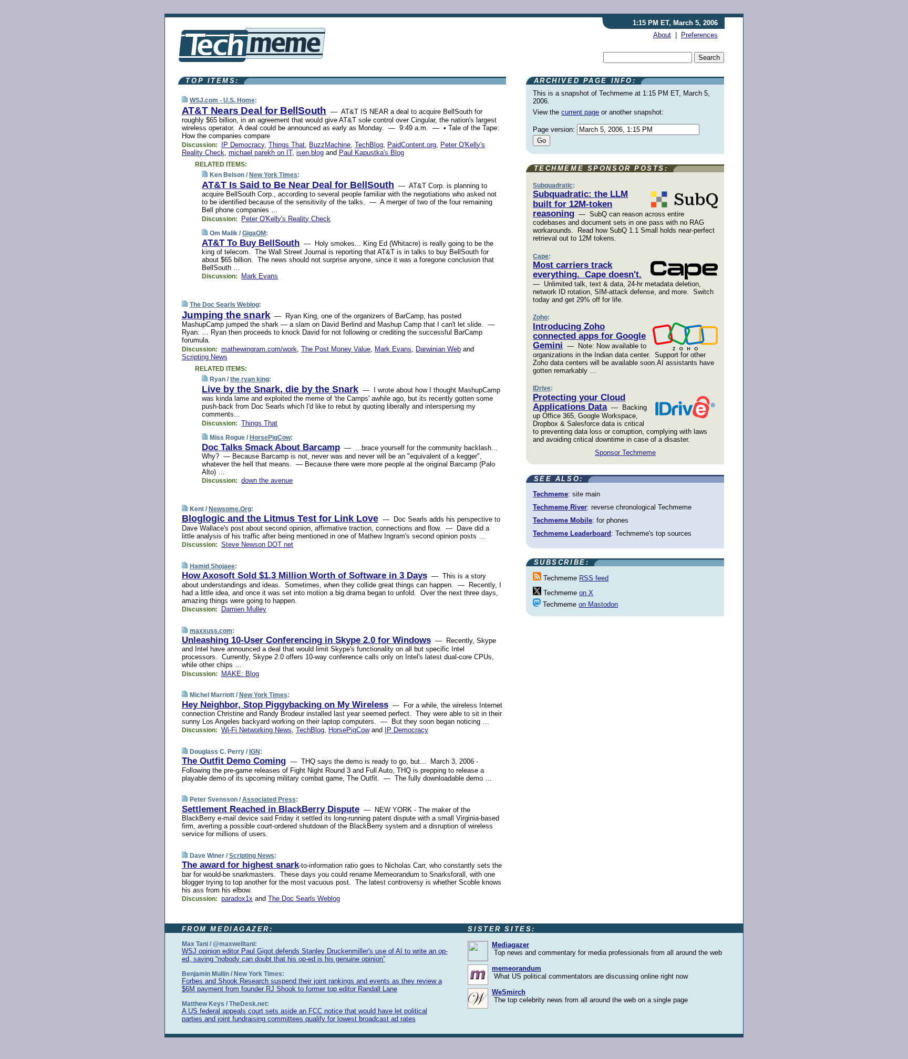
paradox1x (237, 898)
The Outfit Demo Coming (234, 761)
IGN (254, 752)
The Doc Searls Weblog (224, 305)
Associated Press (269, 799)
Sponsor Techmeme (625, 452)
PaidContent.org (411, 145)
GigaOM (254, 233)
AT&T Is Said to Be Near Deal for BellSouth (298, 185)
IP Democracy (242, 145)
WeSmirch (508, 992)
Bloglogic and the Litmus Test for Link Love (280, 518)
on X (586, 593)
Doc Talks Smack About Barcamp (271, 447)
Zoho (540, 317)
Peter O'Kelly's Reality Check (286, 219)
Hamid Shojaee (212, 566)
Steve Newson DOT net (257, 544)
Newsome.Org (230, 509)
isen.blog (310, 153)
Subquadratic (553, 185)
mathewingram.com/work (259, 349)
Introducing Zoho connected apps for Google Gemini (589, 336)
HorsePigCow (270, 437)
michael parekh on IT (260, 153)
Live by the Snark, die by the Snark (280, 389)
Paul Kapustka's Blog (371, 153)
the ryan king (249, 379)
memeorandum (516, 968)
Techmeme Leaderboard (572, 533)
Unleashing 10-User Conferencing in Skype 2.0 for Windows (306, 640)
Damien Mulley (243, 609)
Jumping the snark (226, 314)
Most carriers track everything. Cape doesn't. (587, 269)
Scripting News (205, 357)
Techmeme (550, 494)
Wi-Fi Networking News (256, 730)
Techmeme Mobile (562, 520)
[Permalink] (185, 100)
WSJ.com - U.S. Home (222, 100)
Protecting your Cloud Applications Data (579, 402)
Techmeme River (560, 507)
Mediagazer (510, 945)
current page (580, 112)
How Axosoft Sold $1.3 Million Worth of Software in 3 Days (304, 575)
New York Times (273, 175)
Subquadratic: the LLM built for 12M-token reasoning (580, 204)
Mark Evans (259, 276)
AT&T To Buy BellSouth (251, 243)
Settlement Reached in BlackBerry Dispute (270, 809)
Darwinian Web (438, 349)
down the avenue (267, 480)
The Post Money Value (335, 349)
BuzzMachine (329, 145)
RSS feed (593, 578)
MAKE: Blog (240, 674)
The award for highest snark (240, 865)
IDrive (542, 388)
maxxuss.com (211, 631)
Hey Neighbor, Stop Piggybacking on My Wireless (285, 705)
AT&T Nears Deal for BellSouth (254, 110)
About (662, 35)
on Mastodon (598, 604)
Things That (287, 145)
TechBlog (369, 145)
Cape (541, 256)
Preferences (699, 35)
